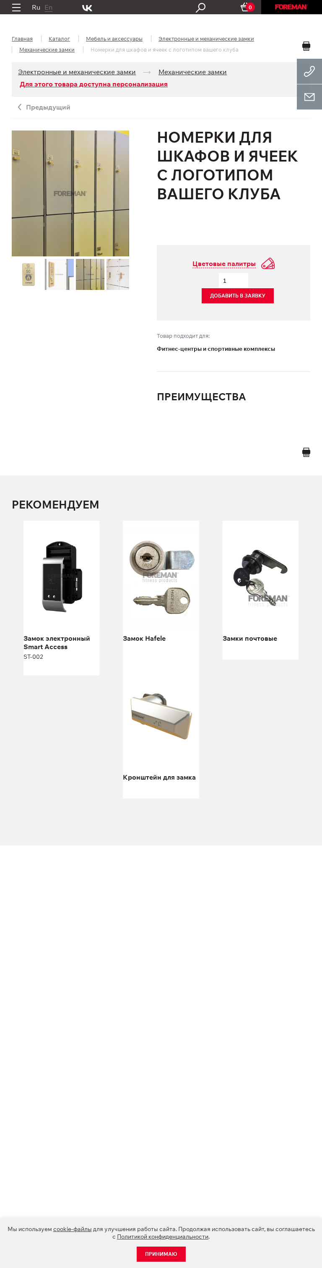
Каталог (59, 38)
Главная (22, 38)
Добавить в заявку (237, 295)
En (48, 7)
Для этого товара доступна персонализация (94, 84)
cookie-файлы (72, 1229)
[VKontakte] (87, 7)
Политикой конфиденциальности (162, 1236)
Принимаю (161, 1254)
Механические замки (47, 49)
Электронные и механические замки (206, 38)
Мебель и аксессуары (114, 38)
